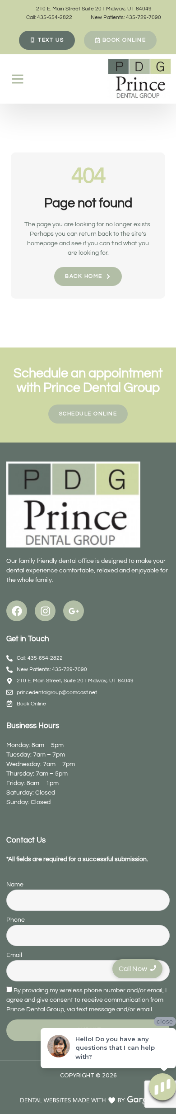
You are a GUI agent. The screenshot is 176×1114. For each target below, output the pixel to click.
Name (14, 884)
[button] (17, 78)
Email (14, 955)
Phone (15, 920)
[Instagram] (45, 610)
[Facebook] (16, 610)
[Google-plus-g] (73, 610)
